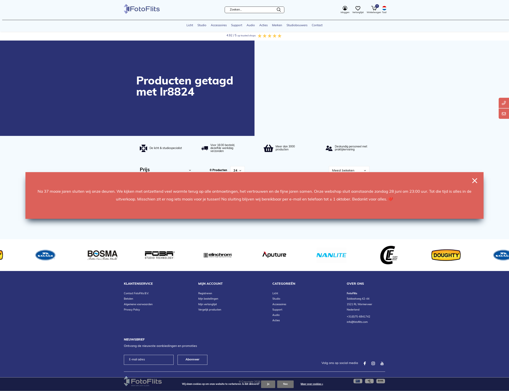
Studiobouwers (297, 25)
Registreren (205, 293)
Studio (201, 25)
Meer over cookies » (312, 384)
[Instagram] (373, 363)
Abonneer (193, 359)
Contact (317, 25)
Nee (285, 384)
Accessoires (219, 25)
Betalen (128, 299)
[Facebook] (365, 363)
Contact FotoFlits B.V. (136, 293)
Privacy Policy (132, 310)
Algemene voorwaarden (138, 304)
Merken (277, 25)
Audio (251, 25)
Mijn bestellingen (208, 299)
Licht (190, 25)
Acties (263, 25)
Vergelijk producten (209, 310)
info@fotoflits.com (357, 322)
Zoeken (278, 10)
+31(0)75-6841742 (358, 317)
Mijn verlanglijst (207, 304)
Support (236, 25)
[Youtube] (382, 363)
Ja (268, 384)
